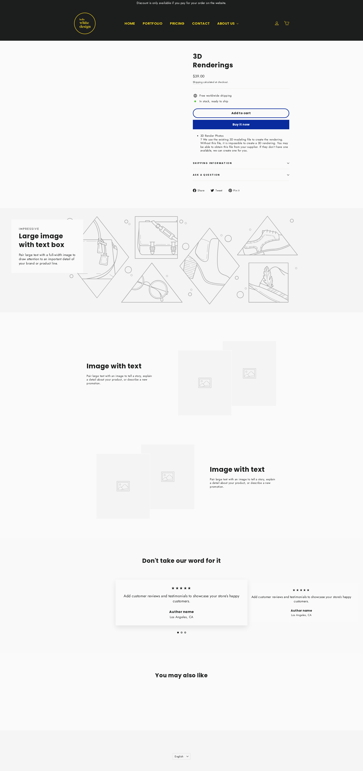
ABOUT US (226, 23)
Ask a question (206, 174)
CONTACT (201, 23)
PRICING (177, 23)
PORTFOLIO (152, 23)
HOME (130, 23)
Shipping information (212, 163)
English (179, 756)
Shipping (197, 82)
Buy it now (241, 124)
